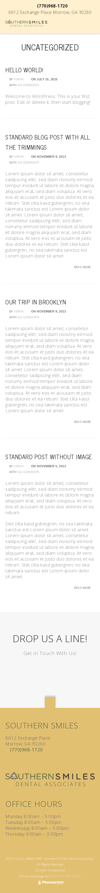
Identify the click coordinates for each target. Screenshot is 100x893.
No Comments (28, 85)
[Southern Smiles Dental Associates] (26, 23)
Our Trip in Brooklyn (35, 302)
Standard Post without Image (48, 457)
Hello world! (24, 70)
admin (19, 79)
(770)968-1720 (26, 750)
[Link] (7, 761)
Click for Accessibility (50, 870)
